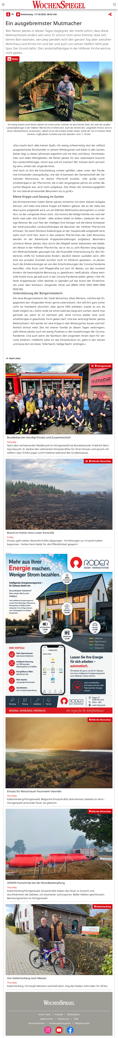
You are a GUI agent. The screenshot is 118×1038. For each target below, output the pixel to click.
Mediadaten (73, 1014)
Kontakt (59, 1014)
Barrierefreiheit (37, 1023)
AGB (76, 1018)
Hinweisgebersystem (60, 1023)
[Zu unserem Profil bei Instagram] (47, 1029)
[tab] (13, 59)
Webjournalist (82, 1023)
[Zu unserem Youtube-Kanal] (59, 1029)
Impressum (63, 1018)
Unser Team (44, 1014)
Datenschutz (46, 1018)
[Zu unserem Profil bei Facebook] (70, 1029)
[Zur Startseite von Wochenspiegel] (59, 4)
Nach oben (15, 358)
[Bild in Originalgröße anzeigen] (59, 91)
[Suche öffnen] (114, 4)
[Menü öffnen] (3, 4)
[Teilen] (110, 14)
